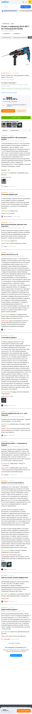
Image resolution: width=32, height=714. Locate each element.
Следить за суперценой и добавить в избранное (16, 105)
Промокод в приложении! (10, 10)
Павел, (5, 569)
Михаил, (6, 186)
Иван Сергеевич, (8, 216)
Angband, (6, 601)
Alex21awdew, (7, 639)
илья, (5, 435)
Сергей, (6, 405)
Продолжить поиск (16, 655)
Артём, (5, 246)
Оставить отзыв (16, 117)
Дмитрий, (6, 474)
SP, (4, 329)
